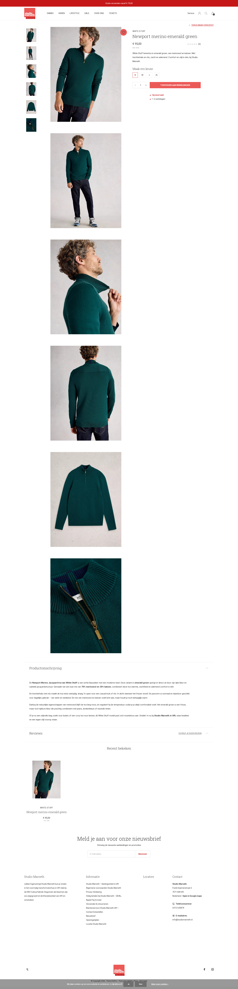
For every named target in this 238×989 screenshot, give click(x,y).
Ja (128, 984)
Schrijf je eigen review (190, 733)
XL (157, 75)
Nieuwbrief (91, 916)
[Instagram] (212, 969)
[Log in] (199, 13)
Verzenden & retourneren (97, 904)
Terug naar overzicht (202, 25)
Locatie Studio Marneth (96, 924)
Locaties (148, 876)
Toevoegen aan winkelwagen (175, 85)
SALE (86, 13)
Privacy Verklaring (94, 892)
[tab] (119, 668)
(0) (199, 44)
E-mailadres (181, 916)
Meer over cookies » (159, 984)
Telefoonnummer (184, 904)
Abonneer (142, 854)
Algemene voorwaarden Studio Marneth (103, 888)
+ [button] (146, 85)
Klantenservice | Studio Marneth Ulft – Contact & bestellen (102, 910)
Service (191, 13)
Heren (62, 13)
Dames (50, 13)
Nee (140, 984)
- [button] (135, 85)
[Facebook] (204, 969)
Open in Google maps (192, 896)
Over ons (99, 13)
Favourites (123, 32)
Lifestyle (74, 13)
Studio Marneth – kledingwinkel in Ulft (102, 884)
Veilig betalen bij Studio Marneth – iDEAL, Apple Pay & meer (104, 898)
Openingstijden (92, 920)
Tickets (113, 13)
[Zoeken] (206, 13)
